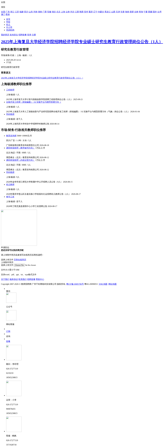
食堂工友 (10, 197)
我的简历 (5, 35)
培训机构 (10, 30)
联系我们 (22, 279)
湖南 (40, 12)
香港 (8, 14)
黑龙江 (108, 12)
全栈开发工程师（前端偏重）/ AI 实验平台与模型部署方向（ (33, 102)
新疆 (132, 12)
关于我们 (5, 279)
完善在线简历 (20, 260)
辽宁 (95, 12)
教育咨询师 (11, 136)
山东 (31, 12)
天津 (118, 12)
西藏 (150, 12)
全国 (3, 12)
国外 (155, 12)
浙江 (12, 12)
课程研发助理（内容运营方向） (20, 160)
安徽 (49, 12)
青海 (141, 12)
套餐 (8, 341)
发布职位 (14, 35)
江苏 (17, 12)
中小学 (9, 27)
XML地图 (103, 284)
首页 (8, 19)
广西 (45, 12)
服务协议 (14, 279)
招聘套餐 (22, 35)
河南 (35, 12)
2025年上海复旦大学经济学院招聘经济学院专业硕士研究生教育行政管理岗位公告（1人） (82, 41)
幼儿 (8, 25)
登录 (29, 35)
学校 (8, 22)
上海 (63, 12)
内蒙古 (101, 12)
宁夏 (146, 12)
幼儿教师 (10, 184)
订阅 (8, 331)
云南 (68, 12)
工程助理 (10, 90)
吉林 (136, 12)
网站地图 (112, 284)
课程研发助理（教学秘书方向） (20, 148)
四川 (26, 12)
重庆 (91, 12)
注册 (34, 35)
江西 (77, 12)
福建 (21, 12)
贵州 (86, 12)
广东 (8, 12)
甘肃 (122, 12)
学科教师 (10, 114)
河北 (72, 12)
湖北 (54, 12)
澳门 (3, 14)
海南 (127, 12)
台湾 (159, 12)
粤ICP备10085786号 (75, 284)
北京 (58, 12)
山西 (113, 12)
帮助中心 (40, 279)
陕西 (81, 12)
